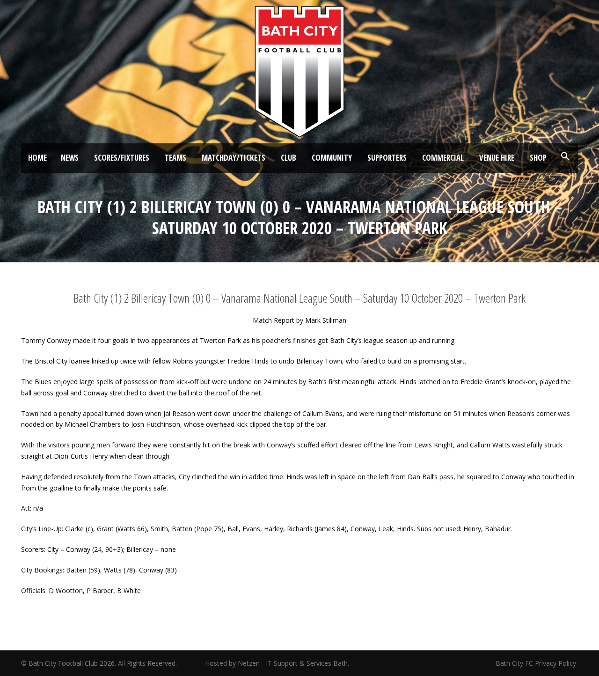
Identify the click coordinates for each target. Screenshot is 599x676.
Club (288, 157)
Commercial (443, 157)
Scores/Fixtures (121, 157)
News (70, 157)
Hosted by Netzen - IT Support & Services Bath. (277, 663)
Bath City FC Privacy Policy (537, 663)
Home (37, 157)
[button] (565, 156)
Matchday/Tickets (233, 157)
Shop (538, 157)
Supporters (387, 157)
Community (332, 157)
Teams (175, 157)
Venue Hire (496, 157)
